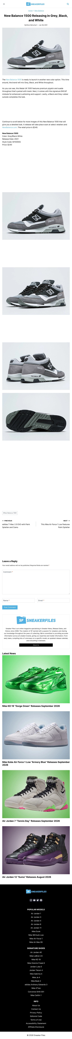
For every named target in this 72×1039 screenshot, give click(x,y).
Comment (8, 572)
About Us (36, 1005)
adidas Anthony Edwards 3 (36, 985)
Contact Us (36, 1009)
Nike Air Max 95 (36, 942)
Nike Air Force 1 (36, 939)
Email (41, 600)
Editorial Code (36, 1016)
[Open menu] (4, 4)
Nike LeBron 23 (36, 956)
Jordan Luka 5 (36, 967)
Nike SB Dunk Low (36, 935)
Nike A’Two (36, 988)
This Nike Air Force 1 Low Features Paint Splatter (55, 524)
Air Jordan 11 (36, 928)
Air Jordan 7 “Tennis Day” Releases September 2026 (31, 821)
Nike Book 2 (36, 981)
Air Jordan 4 (36, 921)
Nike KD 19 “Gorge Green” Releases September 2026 (31, 706)
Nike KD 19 (36, 959)
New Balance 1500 (14, 80)
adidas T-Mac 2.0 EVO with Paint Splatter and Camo (16, 524)
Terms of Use (36, 1020)
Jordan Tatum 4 (36, 970)
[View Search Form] (68, 4)
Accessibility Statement (36, 1023)
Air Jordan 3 (36, 917)
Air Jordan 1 (36, 913)
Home (30, 11)
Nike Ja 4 (36, 977)
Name (6, 600)
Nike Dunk (36, 931)
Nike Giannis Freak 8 (36, 963)
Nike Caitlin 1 (36, 995)
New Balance (39, 11)
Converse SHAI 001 (36, 992)
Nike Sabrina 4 (36, 974)
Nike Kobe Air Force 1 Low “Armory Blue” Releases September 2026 (36, 763)
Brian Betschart (32, 25)
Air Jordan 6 (36, 924)
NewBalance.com (9, 127)
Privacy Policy (36, 1013)
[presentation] (36, 679)
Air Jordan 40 (36, 952)
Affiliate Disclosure (36, 1027)
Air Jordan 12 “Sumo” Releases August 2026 (26, 877)
